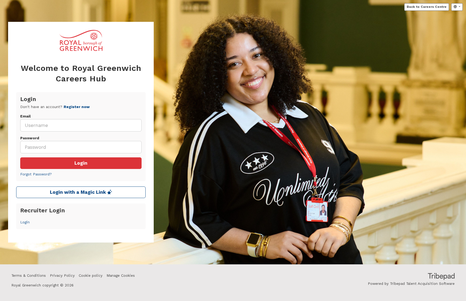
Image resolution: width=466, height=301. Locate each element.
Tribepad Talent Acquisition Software (422, 283)
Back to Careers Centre (427, 7)
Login (80, 163)
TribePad (441, 277)
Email (25, 116)
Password (29, 138)
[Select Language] (457, 7)
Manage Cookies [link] (121, 275)
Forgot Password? (36, 174)
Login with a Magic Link (78, 192)
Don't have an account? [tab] (55, 107)
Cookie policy (90, 275)
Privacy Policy (62, 275)
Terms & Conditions (28, 275)
